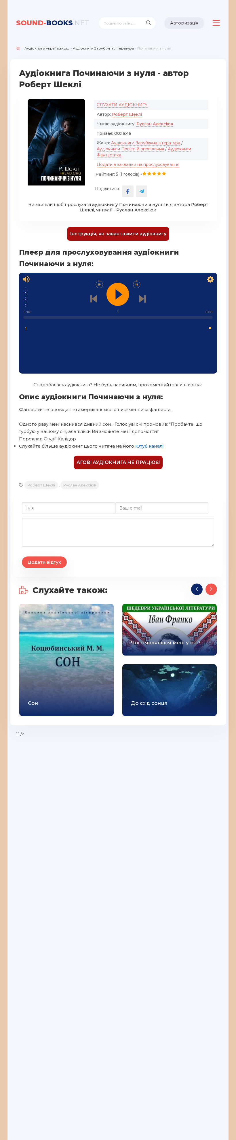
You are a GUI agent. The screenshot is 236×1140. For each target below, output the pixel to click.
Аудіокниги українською (46, 48)
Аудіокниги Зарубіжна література (103, 48)
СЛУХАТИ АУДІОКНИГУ (122, 104)
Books (52, 23)
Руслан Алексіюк (154, 123)
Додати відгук (44, 562)
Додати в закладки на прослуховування (138, 164)
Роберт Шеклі (127, 114)
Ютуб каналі (149, 446)
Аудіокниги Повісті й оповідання (130, 149)
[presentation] (197, 589)
